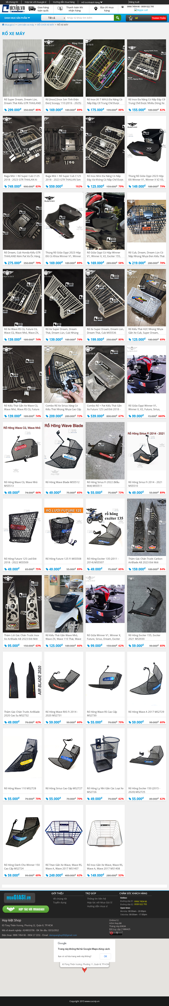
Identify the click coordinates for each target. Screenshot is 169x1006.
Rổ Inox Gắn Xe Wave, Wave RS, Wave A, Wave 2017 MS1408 (105, 866)
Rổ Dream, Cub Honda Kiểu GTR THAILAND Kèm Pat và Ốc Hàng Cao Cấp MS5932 (22, 256)
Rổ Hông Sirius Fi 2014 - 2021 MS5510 (145, 483)
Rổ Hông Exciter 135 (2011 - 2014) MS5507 (103, 560)
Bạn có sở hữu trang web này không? (74, 956)
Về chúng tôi (12, 1)
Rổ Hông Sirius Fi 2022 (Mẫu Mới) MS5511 (103, 483)
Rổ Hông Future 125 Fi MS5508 (63, 558)
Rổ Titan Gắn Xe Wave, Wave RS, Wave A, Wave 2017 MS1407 (64, 866)
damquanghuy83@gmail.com (63, 935)
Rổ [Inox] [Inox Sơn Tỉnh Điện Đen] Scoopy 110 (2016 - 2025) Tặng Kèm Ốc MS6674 (63, 103)
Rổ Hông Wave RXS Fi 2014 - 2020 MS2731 (62, 713)
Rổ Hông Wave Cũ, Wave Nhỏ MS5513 (20, 483)
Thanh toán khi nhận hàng (74, 9)
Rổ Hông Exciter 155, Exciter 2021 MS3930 (144, 637)
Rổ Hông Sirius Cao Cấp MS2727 (64, 788)
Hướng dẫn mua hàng (64, 1)
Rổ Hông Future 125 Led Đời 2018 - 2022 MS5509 (20, 560)
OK (105, 956)
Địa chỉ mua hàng (107, 9)
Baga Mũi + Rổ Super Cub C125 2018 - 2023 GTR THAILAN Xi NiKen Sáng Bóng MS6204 (22, 179)
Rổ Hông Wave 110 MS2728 (20, 788)
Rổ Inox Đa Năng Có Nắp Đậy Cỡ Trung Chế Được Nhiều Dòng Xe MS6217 (146, 103)
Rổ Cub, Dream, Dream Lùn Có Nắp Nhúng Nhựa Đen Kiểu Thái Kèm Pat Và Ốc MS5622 (146, 256)
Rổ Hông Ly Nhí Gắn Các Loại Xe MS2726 (105, 790)
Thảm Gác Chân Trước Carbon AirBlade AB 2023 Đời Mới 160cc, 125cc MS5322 (145, 562)
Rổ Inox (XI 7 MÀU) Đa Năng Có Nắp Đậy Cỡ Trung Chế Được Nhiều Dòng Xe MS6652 (104, 103)
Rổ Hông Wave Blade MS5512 (63, 482)
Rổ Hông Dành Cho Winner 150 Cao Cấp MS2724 (22, 866)
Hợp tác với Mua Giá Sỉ (99, 902)
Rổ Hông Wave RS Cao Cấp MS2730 (102, 713)
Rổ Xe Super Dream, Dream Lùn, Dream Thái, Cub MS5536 (105, 330)
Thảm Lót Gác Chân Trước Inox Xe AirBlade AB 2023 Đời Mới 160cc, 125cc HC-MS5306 (21, 639)
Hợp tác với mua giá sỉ (35, 1)
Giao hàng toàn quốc (43, 9)
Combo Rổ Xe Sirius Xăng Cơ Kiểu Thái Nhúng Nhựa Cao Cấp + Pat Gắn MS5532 (63, 409)
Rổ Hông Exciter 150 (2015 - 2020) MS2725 (144, 790)
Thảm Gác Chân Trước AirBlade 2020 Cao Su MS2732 (22, 713)
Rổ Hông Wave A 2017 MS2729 (146, 711)
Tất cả (51, 17)
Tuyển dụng (59, 902)
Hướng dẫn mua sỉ (97, 906)
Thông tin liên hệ (96, 898)
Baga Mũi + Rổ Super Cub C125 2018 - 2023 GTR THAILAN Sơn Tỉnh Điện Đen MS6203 (63, 179)
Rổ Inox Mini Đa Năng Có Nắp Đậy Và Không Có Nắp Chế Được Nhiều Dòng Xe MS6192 (105, 179)
